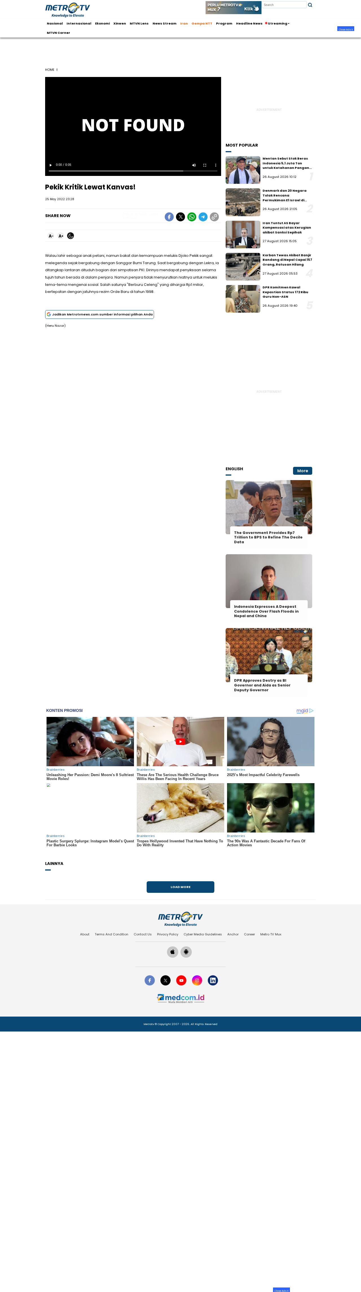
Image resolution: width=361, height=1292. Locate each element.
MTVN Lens (139, 23)
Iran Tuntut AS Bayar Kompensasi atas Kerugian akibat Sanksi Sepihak (287, 228)
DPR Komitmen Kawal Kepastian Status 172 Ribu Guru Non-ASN (285, 292)
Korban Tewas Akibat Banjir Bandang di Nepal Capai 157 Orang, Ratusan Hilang (287, 260)
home (49, 69)
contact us (143, 934)
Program (224, 23)
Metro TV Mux (270, 934)
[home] (180, 919)
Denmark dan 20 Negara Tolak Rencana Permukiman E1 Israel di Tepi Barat (285, 197)
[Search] (310, 5)
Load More (180, 887)
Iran (184, 23)
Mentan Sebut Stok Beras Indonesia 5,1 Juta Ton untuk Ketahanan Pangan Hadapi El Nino (286, 165)
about (84, 934)
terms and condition (111, 934)
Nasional (55, 23)
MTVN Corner (58, 32)
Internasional (79, 23)
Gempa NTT (201, 23)
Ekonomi (102, 23)
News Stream (165, 23)
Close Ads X (346, 29)
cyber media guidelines (203, 934)
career (249, 934)
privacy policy (167, 934)
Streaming (277, 23)
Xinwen (119, 23)
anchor (233, 934)
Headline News (249, 23)
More (302, 471)
